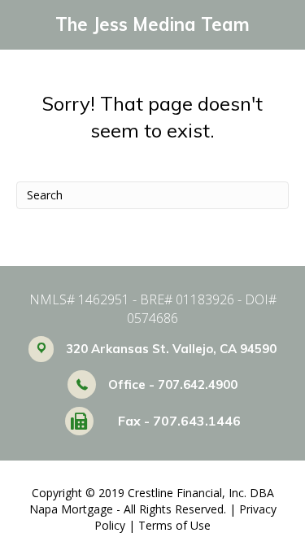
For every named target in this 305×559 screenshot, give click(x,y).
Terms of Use (174, 525)
